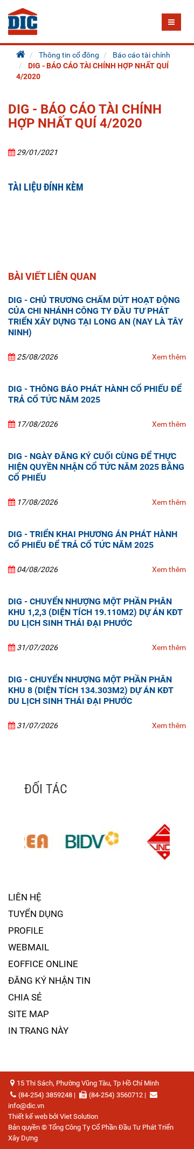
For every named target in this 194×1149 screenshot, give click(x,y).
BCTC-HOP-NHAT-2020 (59, 218)
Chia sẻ (25, 997)
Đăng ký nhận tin (49, 980)
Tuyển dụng (36, 913)
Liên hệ (24, 897)
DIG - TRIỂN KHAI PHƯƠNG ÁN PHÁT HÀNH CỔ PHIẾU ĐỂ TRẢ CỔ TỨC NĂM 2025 (92, 539)
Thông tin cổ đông (69, 55)
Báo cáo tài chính (141, 55)
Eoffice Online (43, 963)
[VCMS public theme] (22, 21)
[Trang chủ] (20, 55)
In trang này (38, 1030)
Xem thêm (169, 357)
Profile (26, 930)
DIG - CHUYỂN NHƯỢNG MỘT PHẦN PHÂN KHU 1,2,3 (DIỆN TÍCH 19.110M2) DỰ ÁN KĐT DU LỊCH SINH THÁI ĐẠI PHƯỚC (95, 612)
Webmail (28, 947)
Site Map (28, 1014)
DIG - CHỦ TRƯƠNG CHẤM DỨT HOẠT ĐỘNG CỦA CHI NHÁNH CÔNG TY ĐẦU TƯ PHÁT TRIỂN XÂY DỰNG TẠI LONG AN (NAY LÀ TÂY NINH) (95, 316)
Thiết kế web (27, 1116)
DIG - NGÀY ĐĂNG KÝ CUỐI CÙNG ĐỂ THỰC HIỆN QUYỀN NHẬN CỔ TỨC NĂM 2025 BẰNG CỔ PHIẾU (96, 467)
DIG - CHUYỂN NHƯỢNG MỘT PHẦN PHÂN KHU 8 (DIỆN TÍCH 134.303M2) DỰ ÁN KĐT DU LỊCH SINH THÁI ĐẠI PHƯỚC (91, 690)
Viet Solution (79, 1116)
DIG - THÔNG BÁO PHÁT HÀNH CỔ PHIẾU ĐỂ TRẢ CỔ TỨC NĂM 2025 (95, 394)
